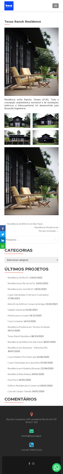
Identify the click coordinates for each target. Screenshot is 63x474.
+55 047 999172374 (31, 449)
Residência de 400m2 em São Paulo (25, 341)
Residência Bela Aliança (19, 374)
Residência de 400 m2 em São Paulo (23, 223)
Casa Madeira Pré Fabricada (22, 356)
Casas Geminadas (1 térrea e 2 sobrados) (28, 294)
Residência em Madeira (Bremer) (24, 368)
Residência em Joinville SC (21, 289)
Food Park (13, 379)
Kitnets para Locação (18, 315)
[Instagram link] (33, 463)
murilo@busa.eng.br (31, 435)
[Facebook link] (29, 463)
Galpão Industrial (16, 309)
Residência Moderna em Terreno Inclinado (29, 326)
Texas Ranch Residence (19, 336)
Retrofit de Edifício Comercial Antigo (26, 304)
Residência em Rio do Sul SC (21, 283)
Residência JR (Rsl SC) (19, 277)
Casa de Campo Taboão (20, 391)
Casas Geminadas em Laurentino (24, 362)
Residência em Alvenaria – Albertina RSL (28, 347)
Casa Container (15, 321)
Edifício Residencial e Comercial (24, 385)
